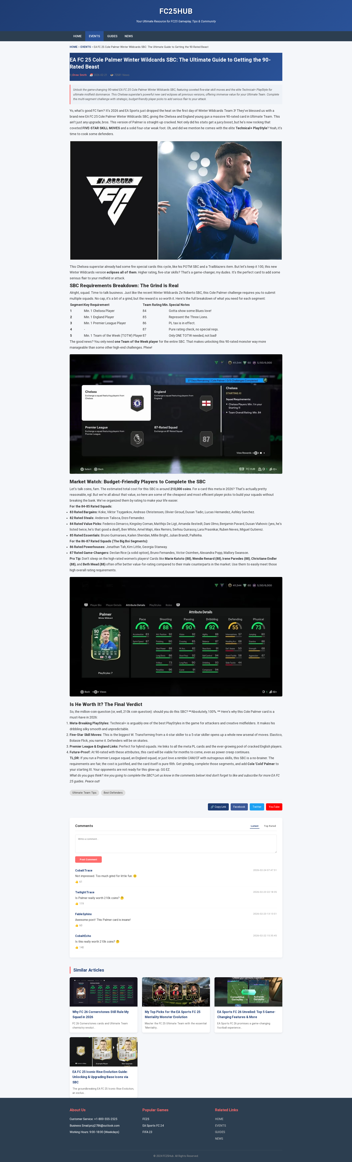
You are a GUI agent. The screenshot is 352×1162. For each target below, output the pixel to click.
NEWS (129, 36)
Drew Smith (80, 75)
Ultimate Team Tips (84, 792)
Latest (254, 826)
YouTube (274, 806)
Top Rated (270, 826)
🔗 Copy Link (218, 806)
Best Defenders (113, 792)
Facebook (239, 806)
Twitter (256, 806)
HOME (77, 36)
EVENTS (94, 36)
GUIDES (112, 36)
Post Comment (88, 859)
